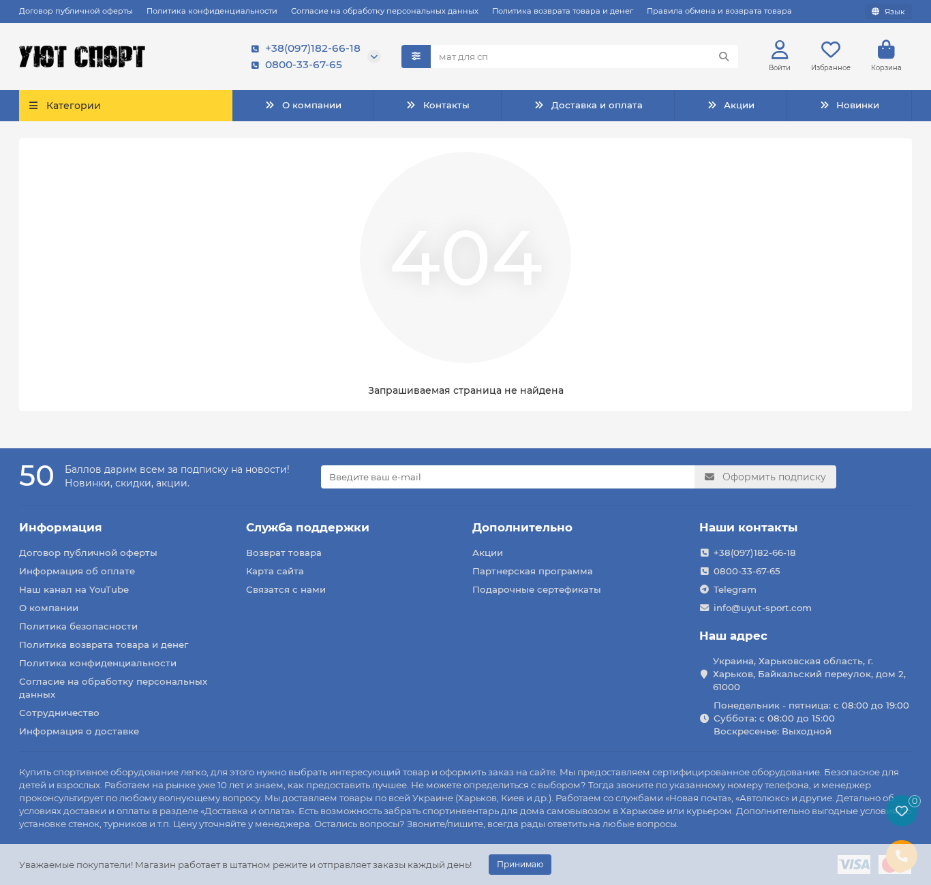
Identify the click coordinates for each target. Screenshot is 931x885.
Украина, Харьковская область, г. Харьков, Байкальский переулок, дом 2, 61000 (809, 673)
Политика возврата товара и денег (562, 11)
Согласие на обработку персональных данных (384, 11)
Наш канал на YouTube (74, 589)
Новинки (857, 104)
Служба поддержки (307, 527)
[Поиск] (723, 56)
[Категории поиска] (416, 56)
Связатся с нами (286, 589)
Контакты (446, 104)
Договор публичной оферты (76, 11)
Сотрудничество (59, 712)
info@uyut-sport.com (763, 607)
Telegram (735, 589)
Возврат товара (284, 552)
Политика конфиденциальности (212, 11)
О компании (311, 104)
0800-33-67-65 (303, 64)
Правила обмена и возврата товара (719, 11)
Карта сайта (275, 570)
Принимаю (520, 864)
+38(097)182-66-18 (313, 48)
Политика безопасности (78, 626)
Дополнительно (522, 527)
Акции (739, 104)
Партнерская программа (532, 570)
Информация (60, 527)
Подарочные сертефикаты (536, 589)
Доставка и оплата (597, 104)
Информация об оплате (77, 570)
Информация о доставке (79, 731)
